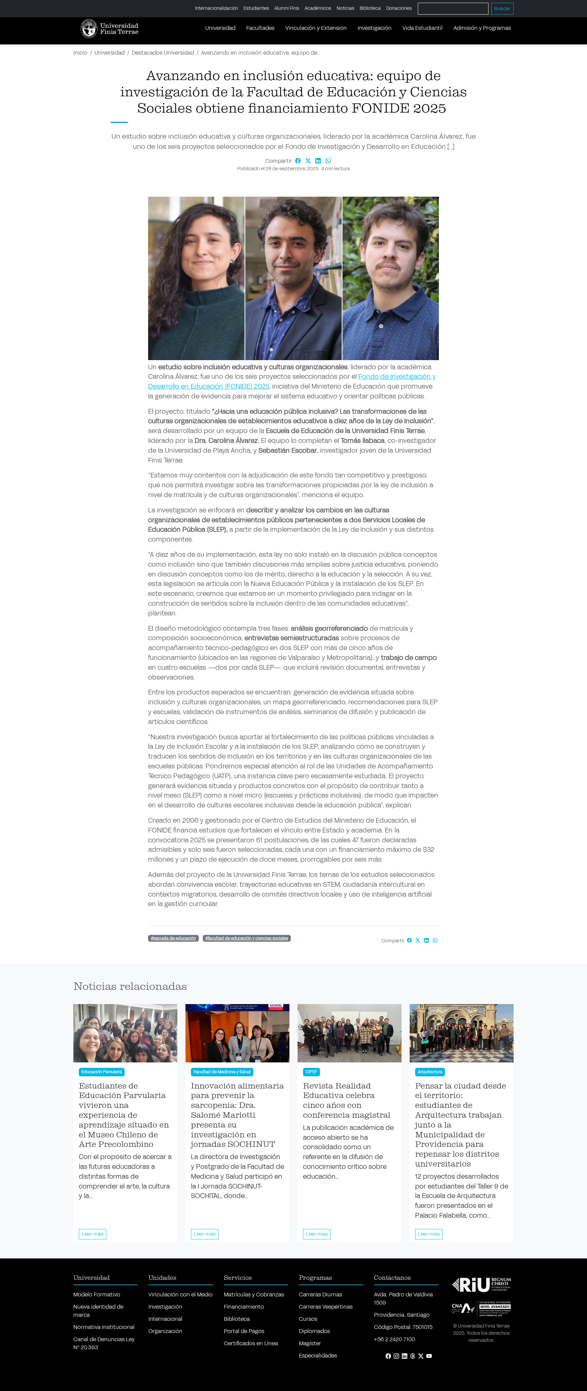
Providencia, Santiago (402, 1315)
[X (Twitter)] (421, 1356)
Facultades (260, 28)
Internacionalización (216, 8)
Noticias (345, 8)
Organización (165, 1331)
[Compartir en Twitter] (309, 160)
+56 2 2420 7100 (394, 1339)
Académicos (318, 8)
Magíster (310, 1343)
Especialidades (318, 1355)
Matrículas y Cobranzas (254, 1294)
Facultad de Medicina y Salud (222, 1072)
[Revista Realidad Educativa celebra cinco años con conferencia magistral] (350, 1033)
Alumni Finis (286, 8)
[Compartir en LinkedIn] (319, 160)
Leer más (92, 1234)
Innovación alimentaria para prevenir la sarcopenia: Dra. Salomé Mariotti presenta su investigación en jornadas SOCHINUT (237, 1115)
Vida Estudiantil (423, 28)
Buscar (502, 8)
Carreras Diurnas (320, 1294)
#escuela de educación (173, 938)
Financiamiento (244, 1307)
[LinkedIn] (404, 1356)
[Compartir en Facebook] (299, 160)
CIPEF (311, 1072)
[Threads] (412, 1356)
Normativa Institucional (104, 1327)
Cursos (308, 1319)
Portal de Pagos (244, 1331)
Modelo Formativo (96, 1294)
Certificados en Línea (251, 1343)
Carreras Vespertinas (326, 1307)
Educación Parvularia (102, 1072)
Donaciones (399, 8)
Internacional (165, 1319)
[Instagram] (396, 1356)
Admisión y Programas (482, 28)
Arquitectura (430, 1072)
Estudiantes (256, 8)
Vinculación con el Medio (180, 1294)
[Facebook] (388, 1356)
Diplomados (314, 1331)
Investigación (375, 28)
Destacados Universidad (163, 53)
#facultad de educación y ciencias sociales (246, 938)
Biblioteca (370, 8)
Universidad (220, 28)
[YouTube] (429, 1356)
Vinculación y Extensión (316, 28)
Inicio (80, 53)
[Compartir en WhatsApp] (328, 160)
